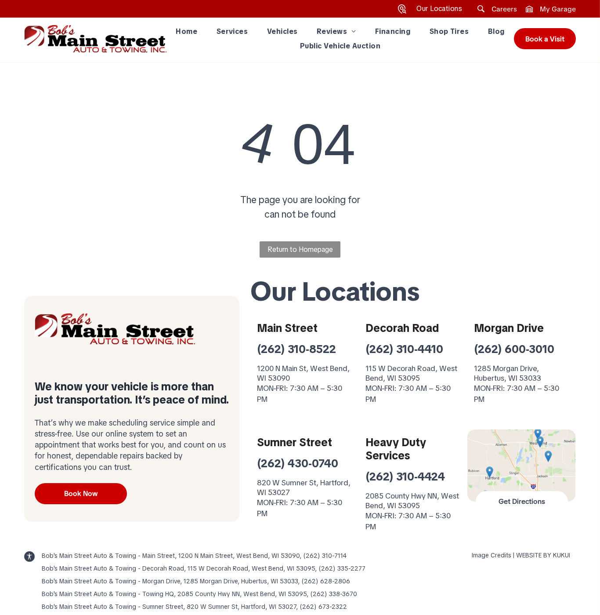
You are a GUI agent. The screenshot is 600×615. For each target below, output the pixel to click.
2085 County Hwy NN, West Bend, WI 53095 (412, 500)
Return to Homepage (300, 249)
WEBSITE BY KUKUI (543, 555)
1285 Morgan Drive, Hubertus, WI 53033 (507, 373)
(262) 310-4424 (405, 476)
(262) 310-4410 (404, 349)
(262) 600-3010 (514, 349)
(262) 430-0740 (297, 463)
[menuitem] (186, 32)
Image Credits (491, 555)
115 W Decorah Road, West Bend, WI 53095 (411, 373)
